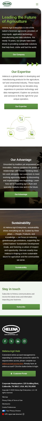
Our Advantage (21, 194)
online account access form (12, 364)
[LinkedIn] (18, 341)
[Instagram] (24, 341)
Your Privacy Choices (13, 411)
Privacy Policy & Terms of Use (12, 400)
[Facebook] (5, 341)
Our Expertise (21, 106)
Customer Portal (20, 374)
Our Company (19, 55)
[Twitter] (11, 341)
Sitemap (5, 397)
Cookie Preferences (9, 407)
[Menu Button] (37, 4)
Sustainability (21, 267)
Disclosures (6, 404)
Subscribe (21, 307)
